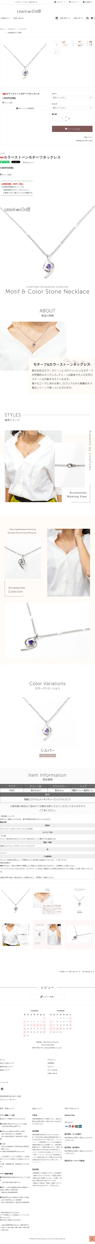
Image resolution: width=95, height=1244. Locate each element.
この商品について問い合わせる (68, 971)
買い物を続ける (87, 971)
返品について (88, 137)
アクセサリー (12, 29)
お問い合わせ (18, 18)
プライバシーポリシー (8, 1100)
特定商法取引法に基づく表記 (10, 1096)
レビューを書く (49, 997)
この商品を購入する (47, 961)
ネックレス (22, 29)
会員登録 (88, 2)
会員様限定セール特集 (15, 32)
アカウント (60, 2)
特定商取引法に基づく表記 (84, 140)
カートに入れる (73, 129)
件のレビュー (29, 162)
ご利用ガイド (5, 18)
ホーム (2, 29)
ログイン (74, 2)
